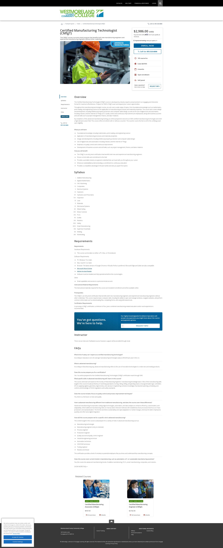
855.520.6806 (64, 125)
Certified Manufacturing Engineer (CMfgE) (138, 505)
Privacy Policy (114, 543)
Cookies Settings (18, 542)
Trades (78, 24)
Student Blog (150, 531)
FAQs (62, 112)
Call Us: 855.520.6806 (155, 24)
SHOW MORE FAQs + (81, 466)
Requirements (65, 104)
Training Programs (69, 24)
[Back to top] (111, 528)
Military (133, 531)
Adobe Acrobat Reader (84, 271)
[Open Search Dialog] (160, 3)
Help (132, 534)
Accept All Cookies (17, 537)
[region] (17, 532)
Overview (63, 97)
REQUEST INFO (154, 86)
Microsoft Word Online (84, 268)
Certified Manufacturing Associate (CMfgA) (94, 505)
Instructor (64, 108)
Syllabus (63, 100)
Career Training (100, 531)
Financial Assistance (136, 532)
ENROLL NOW (147, 45)
